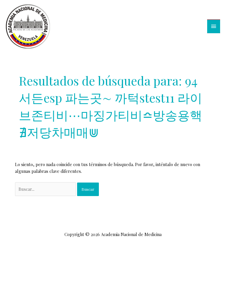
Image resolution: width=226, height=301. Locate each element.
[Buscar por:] (46, 189)
